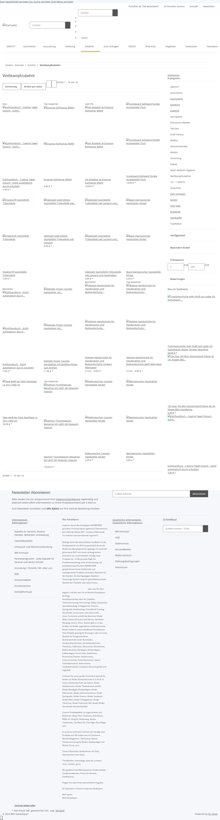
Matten (174, 152)
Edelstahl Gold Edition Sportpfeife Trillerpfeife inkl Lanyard (59, 239)
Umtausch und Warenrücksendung (33, 546)
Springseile (176, 116)
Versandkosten (123, 549)
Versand (60, 810)
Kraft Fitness (177, 134)
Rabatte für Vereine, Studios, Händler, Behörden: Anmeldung (31, 533)
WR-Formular (21, 552)
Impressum (121, 567)
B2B (16, 573)
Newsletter (209, 6)
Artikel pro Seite (33, 86)
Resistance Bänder (180, 122)
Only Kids (175, 205)
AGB (117, 537)
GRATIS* (174, 86)
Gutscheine (176, 92)
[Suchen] (67, 25)
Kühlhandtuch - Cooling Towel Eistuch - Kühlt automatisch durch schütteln (19, 183)
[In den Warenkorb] (205, 528)
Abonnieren (199, 493)
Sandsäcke (176, 217)
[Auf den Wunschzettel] (10, 98)
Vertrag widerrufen (24, 805)
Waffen (174, 140)
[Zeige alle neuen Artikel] (187, 289)
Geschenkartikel (178, 146)
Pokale (173, 164)
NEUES (173, 199)
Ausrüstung (176, 98)
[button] (99, 26)
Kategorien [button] (174, 75)
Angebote (175, 211)
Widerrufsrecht (123, 555)
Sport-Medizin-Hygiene (182, 170)
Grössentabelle (22, 579)
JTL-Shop (212, 813)
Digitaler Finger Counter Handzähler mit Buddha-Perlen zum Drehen (60, 364)
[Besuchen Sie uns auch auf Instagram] (99, 21)
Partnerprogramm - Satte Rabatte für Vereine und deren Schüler (34, 560)
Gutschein (175, 188)
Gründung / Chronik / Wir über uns (33, 568)
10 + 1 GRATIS (177, 182)
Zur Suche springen (40, 1)
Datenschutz (122, 543)
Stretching (175, 158)
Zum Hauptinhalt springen (14, 1)
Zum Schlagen (178, 193)
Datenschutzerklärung (68, 499)
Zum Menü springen (62, 1)
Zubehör (174, 110)
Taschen (174, 128)
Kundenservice (22, 585)
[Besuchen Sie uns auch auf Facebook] (99, 17)
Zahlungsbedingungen (127, 561)
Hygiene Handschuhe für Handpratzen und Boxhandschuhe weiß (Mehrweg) (144, 361)
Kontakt (194, 6)
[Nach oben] (1, 818)
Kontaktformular (23, 591)
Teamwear (176, 223)
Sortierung (11, 86)
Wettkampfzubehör (180, 176)
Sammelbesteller (23, 540)
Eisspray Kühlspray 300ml (58, 179)
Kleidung (175, 104)
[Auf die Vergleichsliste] (5, 98)
